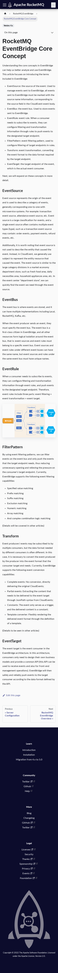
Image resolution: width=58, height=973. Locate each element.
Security (29, 854)
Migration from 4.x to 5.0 (29, 759)
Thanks (26, 859)
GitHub (26, 823)
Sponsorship (25, 864)
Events (25, 873)
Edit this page (13, 695)
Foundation (26, 878)
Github (27, 786)
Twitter (26, 781)
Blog (29, 813)
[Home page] (5, 13)
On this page (11, 32)
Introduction (29, 750)
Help (27, 791)
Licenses (26, 849)
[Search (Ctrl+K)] (53, 5)
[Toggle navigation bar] (4, 5)
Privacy (26, 868)
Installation (29, 755)
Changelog (29, 818)
